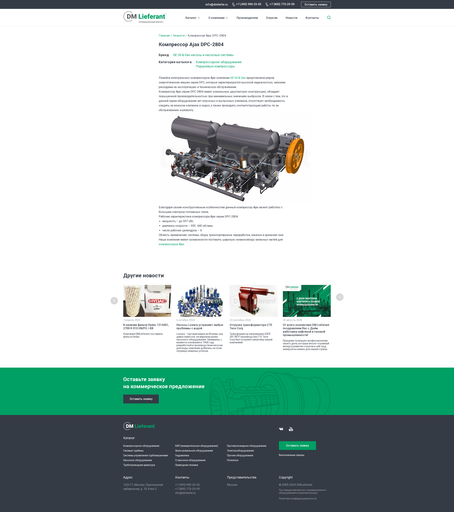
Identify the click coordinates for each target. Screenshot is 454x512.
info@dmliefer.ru (217, 4)
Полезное (232, 460)
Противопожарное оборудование (246, 445)
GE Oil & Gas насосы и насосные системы (203, 55)
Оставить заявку (315, 4)
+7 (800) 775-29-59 (281, 4)
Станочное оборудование (190, 460)
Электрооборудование (240, 450)
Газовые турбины (133, 450)
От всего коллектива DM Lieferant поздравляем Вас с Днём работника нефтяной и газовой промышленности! (306, 330)
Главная (164, 35)
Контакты (312, 18)
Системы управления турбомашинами (145, 455)
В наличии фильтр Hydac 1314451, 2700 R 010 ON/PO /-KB (146, 326)
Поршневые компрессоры (215, 66)
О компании (216, 18)
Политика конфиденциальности (298, 498)
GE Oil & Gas (238, 77)
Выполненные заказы (291, 455)
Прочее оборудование (240, 455)
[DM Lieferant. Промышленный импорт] (145, 21)
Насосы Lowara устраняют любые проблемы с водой (199, 326)
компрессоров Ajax (171, 244)
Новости (291, 18)
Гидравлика (182, 455)
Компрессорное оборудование (219, 62)
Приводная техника (186, 465)
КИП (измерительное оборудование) (196, 445)
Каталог (191, 18)
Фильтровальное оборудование (194, 450)
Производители (247, 18)
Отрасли (271, 18)
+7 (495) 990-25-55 (248, 4)
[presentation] (114, 300)
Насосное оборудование (137, 460)
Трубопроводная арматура (139, 465)
